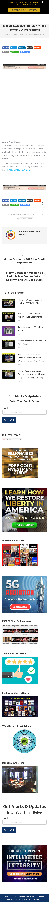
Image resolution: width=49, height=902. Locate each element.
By (27, 214)
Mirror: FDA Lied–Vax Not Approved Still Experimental (30, 315)
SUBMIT (9, 420)
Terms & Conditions (13, 899)
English (8, 439)
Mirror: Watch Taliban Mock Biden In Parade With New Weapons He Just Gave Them (31, 357)
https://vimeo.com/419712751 (20, 170)
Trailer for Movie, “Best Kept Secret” (30, 329)
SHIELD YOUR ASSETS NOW (24, 10)
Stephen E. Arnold (26, 218)
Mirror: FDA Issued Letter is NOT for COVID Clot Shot (30, 301)
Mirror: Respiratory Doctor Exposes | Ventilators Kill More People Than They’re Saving (32, 374)
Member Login (38, 899)
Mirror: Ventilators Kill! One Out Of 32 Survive (32, 342)
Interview (14, 214)
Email (5, 408)
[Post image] (8, 303)
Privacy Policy (27, 899)
